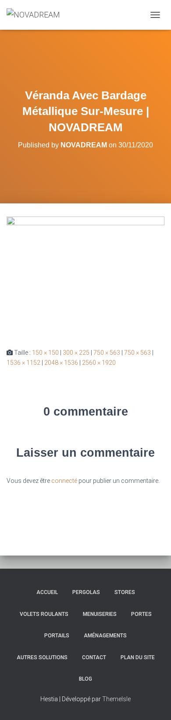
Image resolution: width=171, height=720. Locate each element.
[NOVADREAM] (37, 14)
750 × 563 (106, 352)
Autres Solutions (42, 657)
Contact (94, 657)
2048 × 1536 (61, 362)
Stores (124, 592)
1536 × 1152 (23, 362)
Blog (85, 679)
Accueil (47, 592)
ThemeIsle (116, 699)
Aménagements (105, 636)
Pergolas (86, 592)
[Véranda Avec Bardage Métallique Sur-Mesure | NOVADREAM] (85, 275)
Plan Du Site (138, 657)
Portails (56, 636)
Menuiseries (100, 614)
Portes (141, 614)
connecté (64, 480)
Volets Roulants (44, 614)
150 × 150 (45, 352)
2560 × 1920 (99, 362)
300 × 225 (76, 352)
